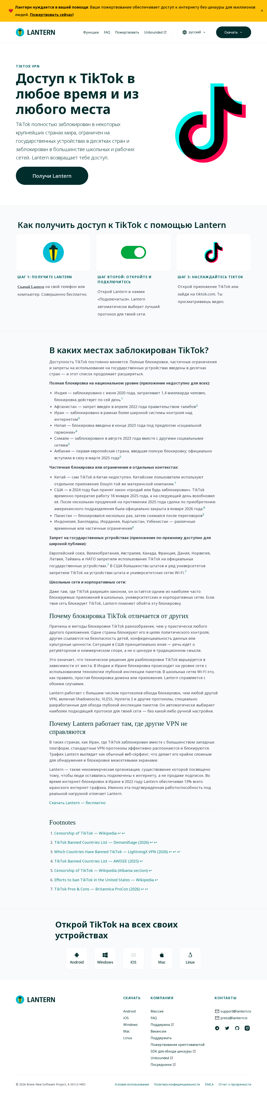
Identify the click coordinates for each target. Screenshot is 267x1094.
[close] (262, 11)
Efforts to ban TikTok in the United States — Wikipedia (104, 879)
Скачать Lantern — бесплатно (77, 802)
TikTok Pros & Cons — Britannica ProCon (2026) (97, 888)
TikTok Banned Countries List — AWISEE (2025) (96, 861)
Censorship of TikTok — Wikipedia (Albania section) (101, 870)
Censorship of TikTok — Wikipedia (85, 833)
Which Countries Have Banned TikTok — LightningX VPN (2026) (111, 851)
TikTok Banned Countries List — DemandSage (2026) (101, 842)
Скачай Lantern (31, 287)
